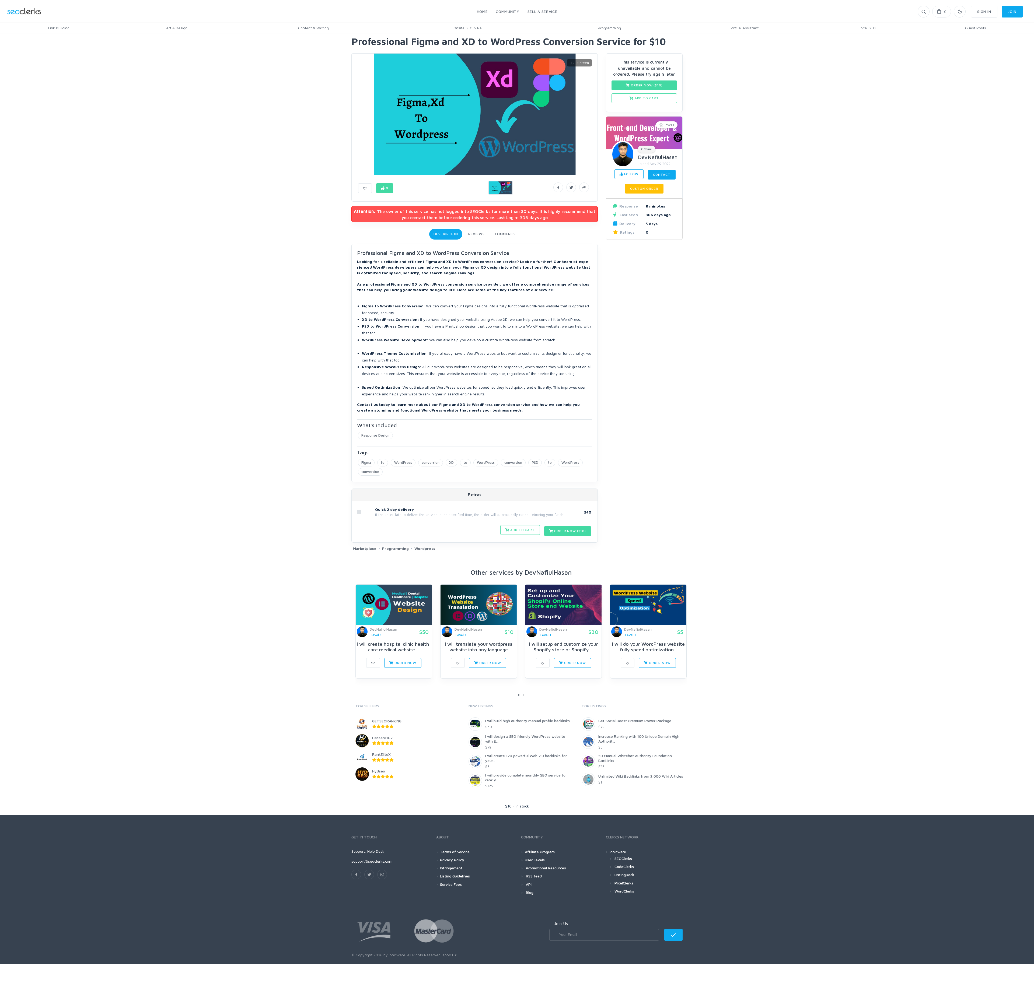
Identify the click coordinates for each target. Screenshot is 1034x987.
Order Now (404, 663)
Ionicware (618, 851)
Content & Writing (313, 28)
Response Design (375, 435)
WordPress (403, 462)
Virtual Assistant (745, 28)
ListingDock (624, 874)
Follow (630, 174)
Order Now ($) (569, 531)
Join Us (561, 923)
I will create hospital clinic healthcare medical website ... (394, 647)
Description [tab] (446, 234)
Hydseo (378, 771)
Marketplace (364, 548)
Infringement (451, 868)
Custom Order (644, 189)
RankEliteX (381, 754)
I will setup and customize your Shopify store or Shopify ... (563, 647)
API (528, 884)
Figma (366, 462)
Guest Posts (975, 28)
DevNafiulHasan (657, 157)
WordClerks (624, 891)
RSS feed (533, 876)
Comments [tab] (505, 234)
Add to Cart (522, 530)
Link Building (58, 28)
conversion (430, 462)
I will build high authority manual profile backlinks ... (529, 720)
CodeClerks (624, 866)
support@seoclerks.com (371, 861)
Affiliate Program (540, 851)
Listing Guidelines (455, 876)
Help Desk (375, 851)
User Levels (535, 860)
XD (451, 462)
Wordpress (424, 548)
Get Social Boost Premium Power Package (634, 720)
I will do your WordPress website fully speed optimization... (648, 647)
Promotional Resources (545, 868)
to (383, 462)
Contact (661, 175)
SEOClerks (623, 858)
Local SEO (867, 28)
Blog (529, 892)
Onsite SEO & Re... (468, 28)
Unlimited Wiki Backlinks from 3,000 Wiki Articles (640, 776)
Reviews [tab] (476, 234)
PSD (535, 462)
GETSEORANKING (386, 721)
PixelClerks (623, 883)
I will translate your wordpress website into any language (478, 647)
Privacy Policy (452, 860)
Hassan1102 (382, 737)
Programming (609, 28)
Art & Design (176, 28)
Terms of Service (455, 851)
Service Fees (451, 884)
